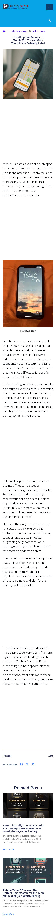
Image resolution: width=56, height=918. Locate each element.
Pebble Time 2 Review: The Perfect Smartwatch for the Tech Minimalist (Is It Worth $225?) (23, 893)
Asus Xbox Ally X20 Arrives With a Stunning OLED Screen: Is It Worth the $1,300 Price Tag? (23, 828)
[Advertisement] (28, 134)
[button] (21, 764)
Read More (8, 849)
